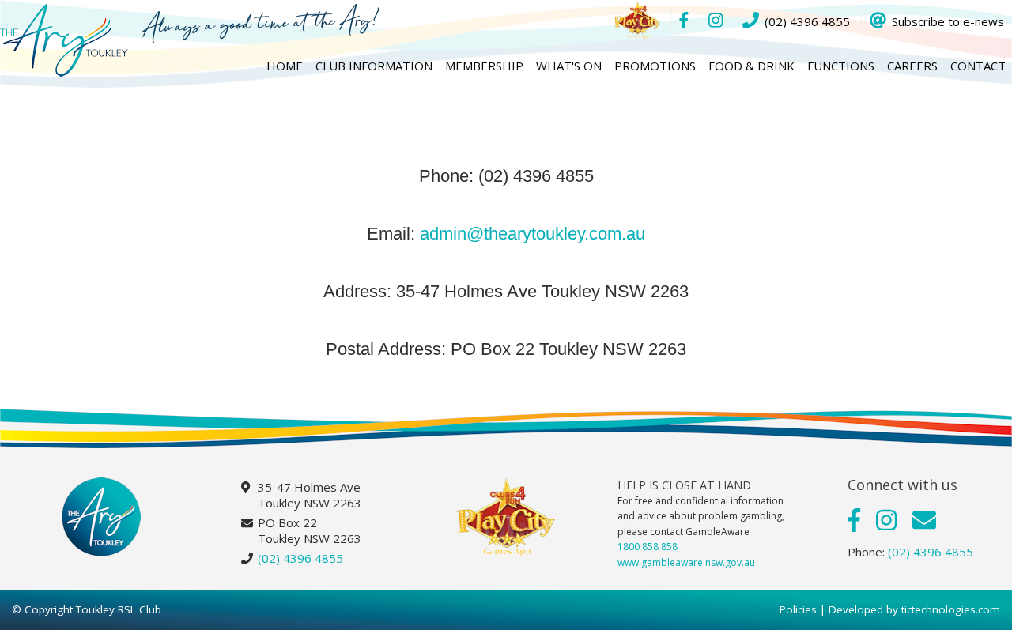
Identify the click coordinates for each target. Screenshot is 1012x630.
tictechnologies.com (950, 609)
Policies (798, 609)
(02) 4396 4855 (300, 558)
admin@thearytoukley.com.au (532, 233)
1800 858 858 (647, 546)
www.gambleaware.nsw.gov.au (686, 562)
